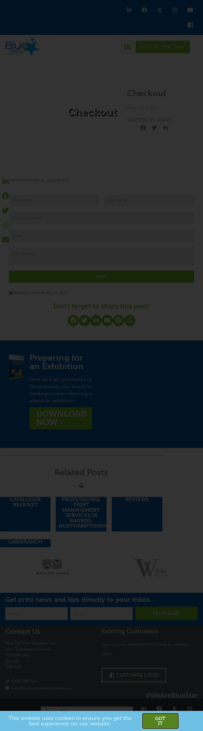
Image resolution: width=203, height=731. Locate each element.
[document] (101, 365)
